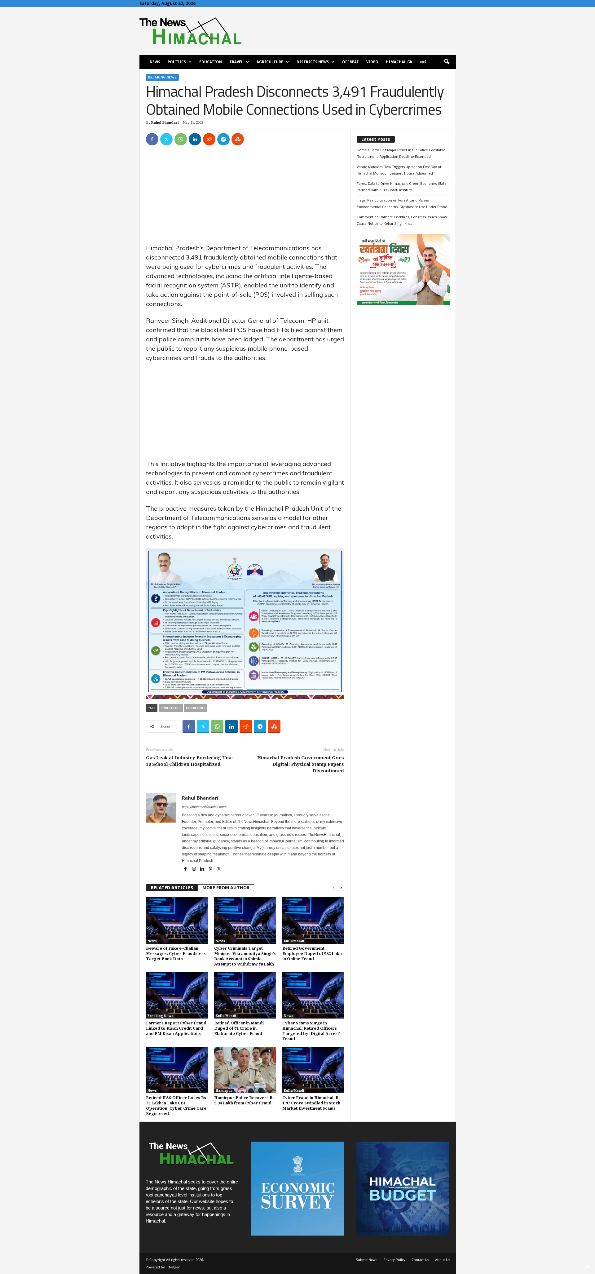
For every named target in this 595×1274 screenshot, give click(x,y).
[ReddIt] (209, 139)
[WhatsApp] (180, 139)
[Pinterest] (211, 869)
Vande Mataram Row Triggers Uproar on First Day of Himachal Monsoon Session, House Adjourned (399, 170)
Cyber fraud (171, 708)
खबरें (423, 62)
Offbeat (350, 62)
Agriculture (270, 62)
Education (210, 62)
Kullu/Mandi (294, 941)
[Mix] (237, 139)
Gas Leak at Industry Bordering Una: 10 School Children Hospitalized (189, 761)
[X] (166, 139)
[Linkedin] (195, 139)
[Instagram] (194, 869)
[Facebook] (152, 139)
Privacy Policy (394, 1259)
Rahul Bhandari (165, 123)
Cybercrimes (195, 708)
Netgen (174, 1267)
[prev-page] (334, 888)
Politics (177, 62)
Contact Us (420, 1259)
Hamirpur (224, 1090)
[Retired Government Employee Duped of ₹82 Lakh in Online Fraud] (313, 920)
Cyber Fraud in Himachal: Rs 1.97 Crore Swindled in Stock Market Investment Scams (311, 1103)
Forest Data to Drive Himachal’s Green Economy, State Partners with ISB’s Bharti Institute (402, 186)
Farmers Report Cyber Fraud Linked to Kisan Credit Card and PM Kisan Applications (176, 1028)
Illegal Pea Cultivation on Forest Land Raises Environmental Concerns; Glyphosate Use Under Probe (402, 203)
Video (372, 62)
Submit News (366, 1259)
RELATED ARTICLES (172, 887)
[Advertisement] (245, 197)
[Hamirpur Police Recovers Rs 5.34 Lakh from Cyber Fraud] (245, 1070)
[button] (446, 62)
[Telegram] (223, 139)
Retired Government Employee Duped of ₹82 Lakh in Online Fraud (312, 953)
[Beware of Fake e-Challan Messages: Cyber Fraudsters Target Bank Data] (177, 920)
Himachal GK (399, 62)
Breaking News (162, 77)
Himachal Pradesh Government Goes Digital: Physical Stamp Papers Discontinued (300, 764)
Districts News (313, 62)
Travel (236, 62)
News (155, 62)
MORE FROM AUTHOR (225, 887)
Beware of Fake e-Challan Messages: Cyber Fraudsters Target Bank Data (176, 953)
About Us (442, 1259)
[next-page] (341, 888)
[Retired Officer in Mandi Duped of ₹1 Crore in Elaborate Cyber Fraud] (245, 995)
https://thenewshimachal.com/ (204, 807)
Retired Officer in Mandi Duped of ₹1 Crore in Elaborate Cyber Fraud (239, 1028)
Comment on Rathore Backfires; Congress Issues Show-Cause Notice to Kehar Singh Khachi (402, 220)
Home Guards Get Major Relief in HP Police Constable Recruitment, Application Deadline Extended (401, 153)
